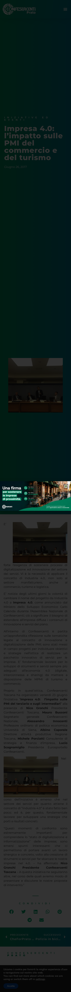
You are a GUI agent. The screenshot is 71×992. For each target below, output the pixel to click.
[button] (66, 486)
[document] (35, 496)
